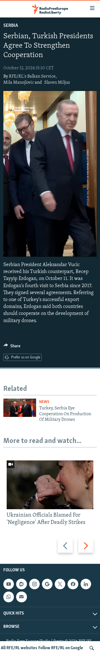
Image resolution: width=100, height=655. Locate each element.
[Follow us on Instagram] (34, 584)
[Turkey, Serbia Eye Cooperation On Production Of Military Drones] (19, 408)
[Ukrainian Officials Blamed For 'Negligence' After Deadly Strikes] (50, 484)
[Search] (91, 648)
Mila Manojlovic (18, 82)
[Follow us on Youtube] (8, 584)
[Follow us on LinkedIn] (86, 584)
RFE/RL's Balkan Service (32, 76)
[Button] (12, 347)
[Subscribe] (21, 597)
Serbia (10, 25)
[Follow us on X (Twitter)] (60, 584)
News (44, 402)
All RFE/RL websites (19, 648)
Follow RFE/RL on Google (60, 648)
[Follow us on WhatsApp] (8, 597)
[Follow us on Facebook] (73, 584)
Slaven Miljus (57, 82)
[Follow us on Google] (47, 584)
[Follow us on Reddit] (21, 584)
